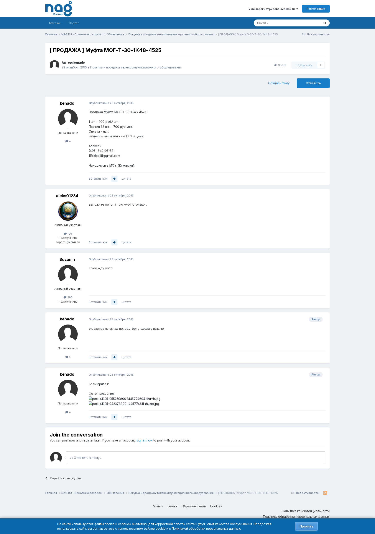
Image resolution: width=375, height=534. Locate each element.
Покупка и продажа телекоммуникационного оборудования (136, 67)
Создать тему (279, 83)
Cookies (216, 506)
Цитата (126, 178)
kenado (79, 62)
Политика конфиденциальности (306, 511)
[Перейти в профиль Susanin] (68, 274)
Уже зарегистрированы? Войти (272, 9)
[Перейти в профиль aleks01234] (68, 211)
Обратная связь (194, 506)
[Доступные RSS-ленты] (325, 493)
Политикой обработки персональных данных (206, 528)
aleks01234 (67, 195)
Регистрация (316, 8)
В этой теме (306, 22)
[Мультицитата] (114, 179)
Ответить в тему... (87, 457)
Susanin (67, 259)
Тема (171, 506)
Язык (157, 506)
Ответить (313, 83)
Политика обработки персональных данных (296, 516)
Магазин (55, 23)
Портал (74, 23)
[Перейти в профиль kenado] (54, 65)
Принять (306, 526)
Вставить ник (98, 178)
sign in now (145, 440)
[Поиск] (325, 22)
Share (281, 65)
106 (69, 233)
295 (69, 297)
